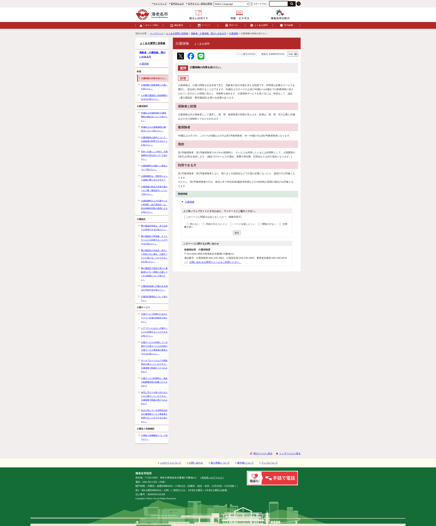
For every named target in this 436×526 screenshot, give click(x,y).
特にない (194, 224)
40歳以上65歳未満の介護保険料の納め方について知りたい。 (154, 117)
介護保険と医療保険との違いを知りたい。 (154, 87)
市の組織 (288, 25)
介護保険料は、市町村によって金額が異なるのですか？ (154, 178)
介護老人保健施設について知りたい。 (154, 437)
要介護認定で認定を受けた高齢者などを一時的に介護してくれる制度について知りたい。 (154, 274)
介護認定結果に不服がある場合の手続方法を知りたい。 (154, 288)
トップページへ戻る (290, 453)
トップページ (156, 33)
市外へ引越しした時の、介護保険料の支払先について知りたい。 (154, 155)
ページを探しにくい (245, 224)
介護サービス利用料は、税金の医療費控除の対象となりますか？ (154, 382)
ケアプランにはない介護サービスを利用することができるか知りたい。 (154, 332)
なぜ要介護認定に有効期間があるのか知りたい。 (154, 97)
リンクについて (269, 463)
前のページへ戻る (262, 453)
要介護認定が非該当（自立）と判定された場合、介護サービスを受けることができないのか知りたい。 (154, 256)
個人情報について (220, 463)
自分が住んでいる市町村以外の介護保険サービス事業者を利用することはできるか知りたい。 (154, 416)
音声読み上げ (177, 3)
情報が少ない (269, 224)
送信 (237, 232)
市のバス (233, 25)
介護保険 (233, 33)
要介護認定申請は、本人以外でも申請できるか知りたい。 (154, 228)
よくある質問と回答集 (177, 33)
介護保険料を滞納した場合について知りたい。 (154, 168)
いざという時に (151, 25)
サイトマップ (160, 3)
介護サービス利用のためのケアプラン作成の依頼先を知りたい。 (154, 318)
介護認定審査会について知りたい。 (154, 298)
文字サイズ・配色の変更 (200, 3)
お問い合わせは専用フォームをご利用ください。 (215, 262)
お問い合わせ (196, 463)
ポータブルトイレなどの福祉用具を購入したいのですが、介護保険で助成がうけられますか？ (154, 366)
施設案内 (178, 25)
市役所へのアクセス (212, 477)
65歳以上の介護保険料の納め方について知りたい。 (153, 129)
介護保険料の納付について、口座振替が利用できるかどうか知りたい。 (154, 141)
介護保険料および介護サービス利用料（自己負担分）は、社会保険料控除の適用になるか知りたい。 (154, 206)
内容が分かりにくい (217, 224)
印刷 (291, 54)
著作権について (245, 463)
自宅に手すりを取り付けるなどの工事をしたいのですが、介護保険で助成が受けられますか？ (154, 398)
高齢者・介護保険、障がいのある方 (208, 33)
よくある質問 (261, 25)
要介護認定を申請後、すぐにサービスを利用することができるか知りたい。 (154, 240)
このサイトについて (170, 463)
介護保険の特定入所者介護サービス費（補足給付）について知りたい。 (154, 190)
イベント (206, 25)
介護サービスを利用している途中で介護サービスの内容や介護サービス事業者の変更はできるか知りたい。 (154, 348)
